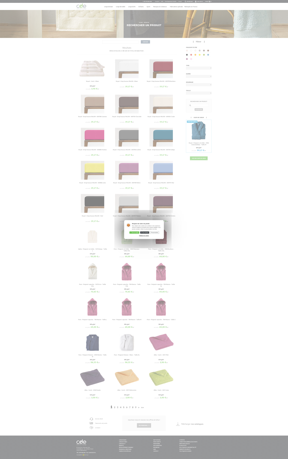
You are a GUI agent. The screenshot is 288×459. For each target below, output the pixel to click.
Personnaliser (154, 232)
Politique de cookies (144, 235)
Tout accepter (135, 232)
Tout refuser (145, 232)
